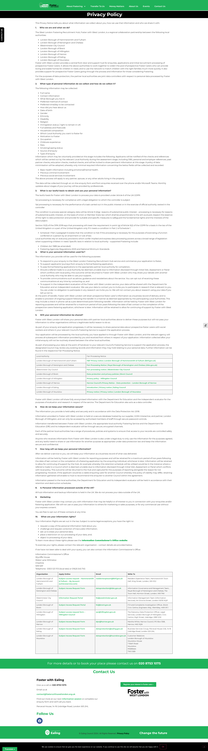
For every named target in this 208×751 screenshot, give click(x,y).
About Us (133, 6)
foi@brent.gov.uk (103, 605)
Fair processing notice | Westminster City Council (108, 370)
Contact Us (159, 6)
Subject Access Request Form (72, 588)
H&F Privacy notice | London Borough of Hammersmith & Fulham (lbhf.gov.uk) (121, 361)
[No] (204, 746)
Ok (163, 746)
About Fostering (74, 6)
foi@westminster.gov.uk (106, 598)
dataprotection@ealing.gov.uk (109, 629)
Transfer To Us (97, 6)
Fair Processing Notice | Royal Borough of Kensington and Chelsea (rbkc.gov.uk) (122, 365)
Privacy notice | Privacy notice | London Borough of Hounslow (114, 392)
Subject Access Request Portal (72, 605)
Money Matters (116, 6)
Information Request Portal (71, 598)
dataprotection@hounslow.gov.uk (111, 636)
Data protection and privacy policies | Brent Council (109, 374)
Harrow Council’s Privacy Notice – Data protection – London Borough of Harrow (121, 383)
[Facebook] (40, 721)
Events (146, 6)
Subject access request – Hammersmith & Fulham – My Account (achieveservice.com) (76, 581)
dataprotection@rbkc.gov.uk (108, 588)
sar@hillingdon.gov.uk (106, 612)
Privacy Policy (123, 733)
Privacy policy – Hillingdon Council (102, 378)
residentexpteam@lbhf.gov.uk (109, 578)
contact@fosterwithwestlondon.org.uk (56, 694)
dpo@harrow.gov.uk (105, 622)
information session (72, 699)
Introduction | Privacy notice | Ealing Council (106, 387)
